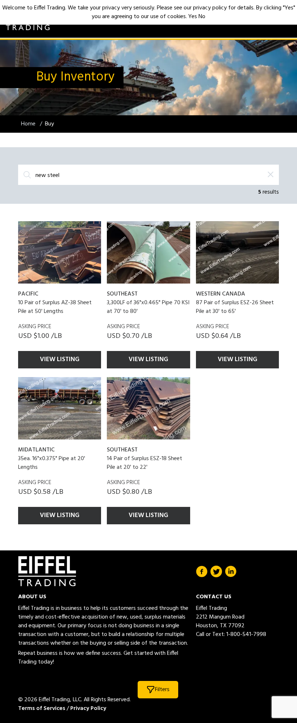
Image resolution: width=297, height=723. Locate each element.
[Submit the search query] (27, 174)
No (201, 16)
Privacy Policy (88, 708)
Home (29, 124)
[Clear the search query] (270, 174)
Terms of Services (41, 708)
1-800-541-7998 (246, 634)
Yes (192, 16)
